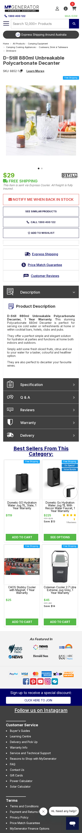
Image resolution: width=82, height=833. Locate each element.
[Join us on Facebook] (26, 681)
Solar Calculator (20, 786)
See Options (60, 537)
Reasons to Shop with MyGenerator (33, 758)
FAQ (12, 764)
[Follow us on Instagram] (48, 681)
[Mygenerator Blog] (55, 681)
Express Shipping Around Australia (43, 34)
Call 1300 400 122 (43, 222)
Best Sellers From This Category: (41, 451)
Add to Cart (22, 537)
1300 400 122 (16, 16)
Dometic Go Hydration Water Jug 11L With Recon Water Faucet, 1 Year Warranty (60, 506)
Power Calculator (21, 781)
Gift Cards (16, 775)
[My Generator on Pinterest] (33, 681)
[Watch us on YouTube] (40, 681)
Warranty (28, 423)
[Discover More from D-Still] (70, 176)
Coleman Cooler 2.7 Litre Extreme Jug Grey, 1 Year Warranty (60, 590)
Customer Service (22, 725)
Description (30, 292)
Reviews (27, 410)
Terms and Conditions (24, 806)
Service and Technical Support (30, 753)
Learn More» (35, 71)
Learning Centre (20, 736)
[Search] (74, 23)
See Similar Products (41, 211)
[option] (41, 35)
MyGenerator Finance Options (29, 828)
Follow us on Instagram (41, 710)
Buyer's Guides (20, 730)
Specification (31, 385)
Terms (12, 800)
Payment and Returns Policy (28, 811)
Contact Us (17, 769)
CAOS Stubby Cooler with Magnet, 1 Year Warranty (22, 590)
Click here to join (38, 700)
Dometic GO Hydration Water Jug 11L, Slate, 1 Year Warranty (22, 505)
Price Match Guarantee (25, 823)
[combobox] (40, 23)
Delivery (27, 435)
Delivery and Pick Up (24, 742)
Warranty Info (18, 747)
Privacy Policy (19, 817)
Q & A (25, 397)
